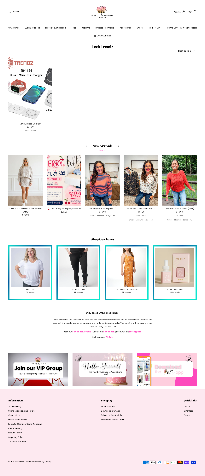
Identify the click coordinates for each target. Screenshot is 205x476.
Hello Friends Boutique (24, 461)
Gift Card (188, 410)
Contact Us (14, 415)
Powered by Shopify (42, 461)
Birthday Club (108, 406)
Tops (73, 27)
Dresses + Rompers (105, 27)
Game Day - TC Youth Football (182, 27)
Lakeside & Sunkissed (55, 27)
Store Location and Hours (21, 410)
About (187, 406)
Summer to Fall (32, 27)
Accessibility (14, 406)
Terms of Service (17, 441)
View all (102, 150)
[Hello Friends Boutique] (102, 12)
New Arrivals (13, 27)
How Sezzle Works (17, 419)
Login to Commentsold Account (25, 423)
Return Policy (15, 432)
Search (187, 415)
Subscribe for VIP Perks (112, 419)
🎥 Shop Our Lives (102, 35)
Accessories (125, 27)
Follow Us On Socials (111, 415)
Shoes (140, 27)
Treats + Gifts (154, 27)
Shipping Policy (16, 437)
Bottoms (86, 27)
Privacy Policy (15, 428)
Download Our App (110, 410)
